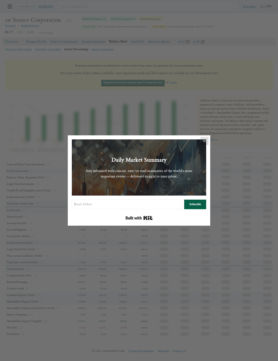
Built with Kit (139, 218)
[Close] (204, 141)
